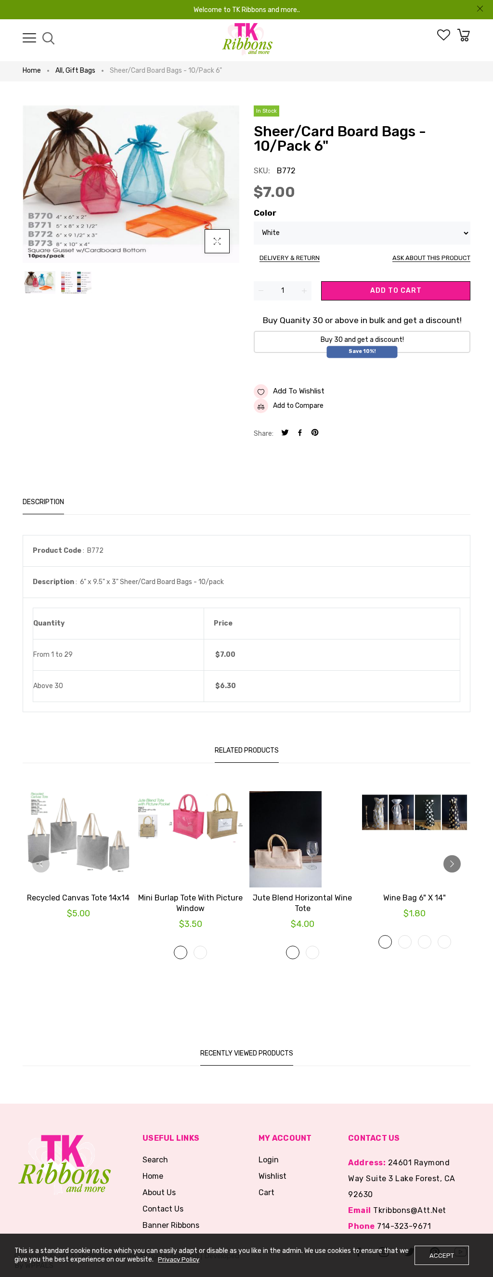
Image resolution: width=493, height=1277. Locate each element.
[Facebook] (300, 434)
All (59, 70)
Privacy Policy (178, 1259)
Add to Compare (298, 406)
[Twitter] (285, 434)
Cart (266, 1192)
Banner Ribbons (171, 1225)
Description (43, 502)
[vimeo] (315, 434)
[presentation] (41, 864)
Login (269, 1159)
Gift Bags (80, 70)
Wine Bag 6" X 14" (414, 897)
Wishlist (272, 1176)
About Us (159, 1192)
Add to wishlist (298, 391)
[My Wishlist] (444, 38)
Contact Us (163, 1208)
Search (155, 1159)
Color (265, 213)
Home (32, 70)
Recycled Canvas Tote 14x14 (78, 897)
